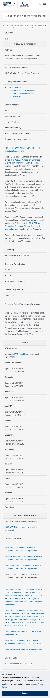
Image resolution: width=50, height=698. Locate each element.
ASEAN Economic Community (22, 90)
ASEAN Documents (15, 87)
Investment (17, 96)
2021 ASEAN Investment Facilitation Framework (25, 649)
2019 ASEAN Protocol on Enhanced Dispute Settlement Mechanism (22, 226)
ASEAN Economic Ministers (24, 93)
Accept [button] (25, 693)
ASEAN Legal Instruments (23, 354)
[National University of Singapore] (9, 4)
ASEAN (8, 663)
